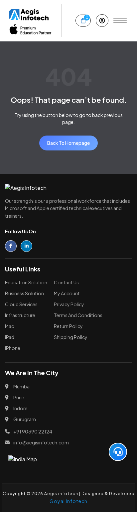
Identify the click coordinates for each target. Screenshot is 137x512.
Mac (9, 326)
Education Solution (26, 282)
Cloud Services (21, 304)
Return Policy (68, 326)
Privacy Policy (69, 304)
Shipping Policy (70, 337)
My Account (67, 293)
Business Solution (24, 293)
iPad (9, 337)
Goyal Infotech (68, 501)
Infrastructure (20, 315)
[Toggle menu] (120, 20)
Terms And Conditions (78, 315)
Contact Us (66, 282)
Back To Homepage (68, 143)
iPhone (12, 348)
